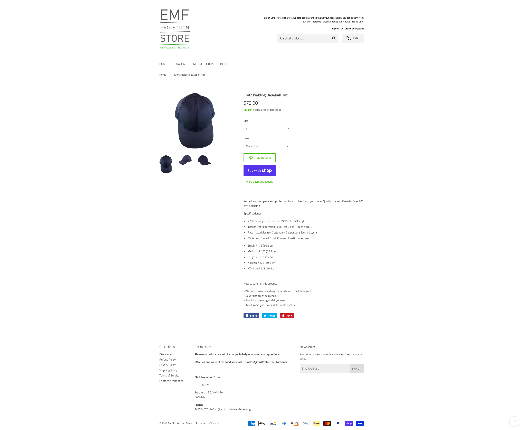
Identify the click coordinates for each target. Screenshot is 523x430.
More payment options (259, 181)
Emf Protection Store (180, 423)
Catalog (179, 64)
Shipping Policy (168, 370)
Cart (356, 38)
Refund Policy (167, 359)
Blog (223, 64)
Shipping (249, 109)
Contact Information (171, 381)
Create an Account (354, 28)
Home (163, 64)
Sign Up (356, 369)
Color (247, 138)
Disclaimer (165, 354)
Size (246, 120)
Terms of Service (169, 375)
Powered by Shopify (207, 423)
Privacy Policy (167, 365)
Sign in (335, 28)
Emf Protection (202, 64)
